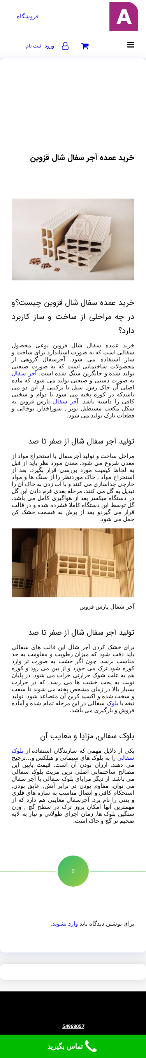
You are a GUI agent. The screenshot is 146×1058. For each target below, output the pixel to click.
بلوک (112, 703)
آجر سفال (24, 373)
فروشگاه (28, 16)
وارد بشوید (65, 924)
